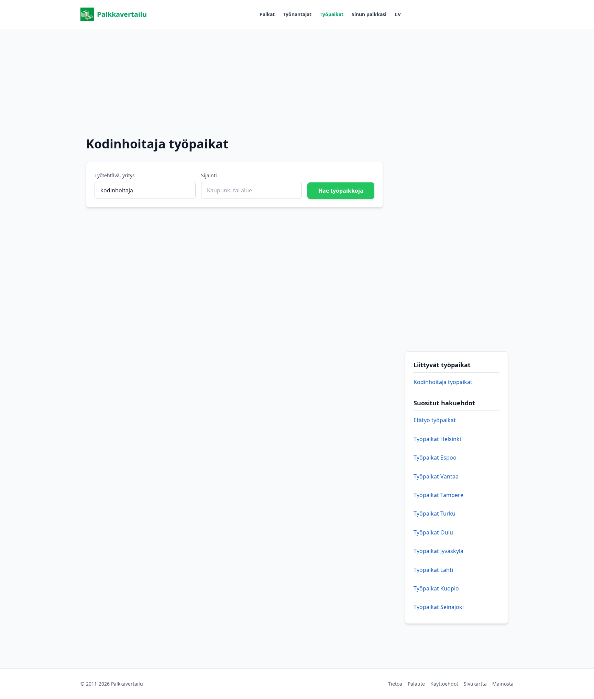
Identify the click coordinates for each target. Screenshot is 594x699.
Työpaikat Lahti (433, 570)
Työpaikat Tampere (438, 495)
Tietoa (395, 683)
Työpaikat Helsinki (437, 439)
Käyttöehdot (444, 683)
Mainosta (503, 683)
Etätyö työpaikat (435, 420)
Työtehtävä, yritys (115, 175)
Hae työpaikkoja (340, 190)
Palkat (267, 14)
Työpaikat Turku (434, 513)
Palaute (416, 683)
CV (398, 14)
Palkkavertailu (122, 14)
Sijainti (209, 175)
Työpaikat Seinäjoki (439, 607)
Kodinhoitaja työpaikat (443, 382)
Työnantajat (297, 14)
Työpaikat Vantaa (436, 476)
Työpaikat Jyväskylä (438, 551)
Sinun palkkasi (369, 14)
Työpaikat (331, 14)
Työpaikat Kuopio (436, 588)
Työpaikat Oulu (433, 532)
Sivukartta (475, 683)
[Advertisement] (297, 77)
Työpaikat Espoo (435, 457)
